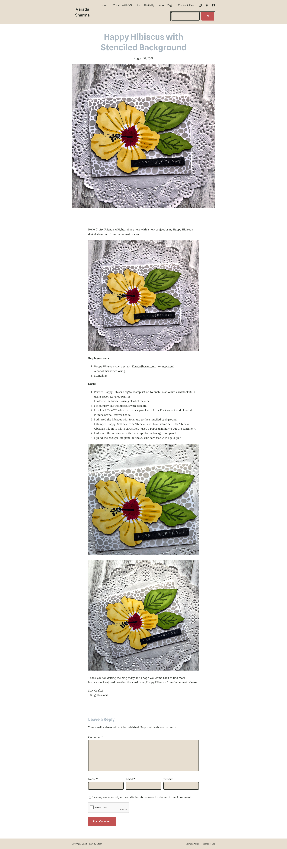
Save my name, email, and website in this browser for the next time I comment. (141, 797)
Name (93, 779)
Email (130, 779)
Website (168, 779)
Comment (95, 737)
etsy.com (168, 366)
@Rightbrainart (124, 229)
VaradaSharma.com (144, 366)
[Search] (207, 16)
